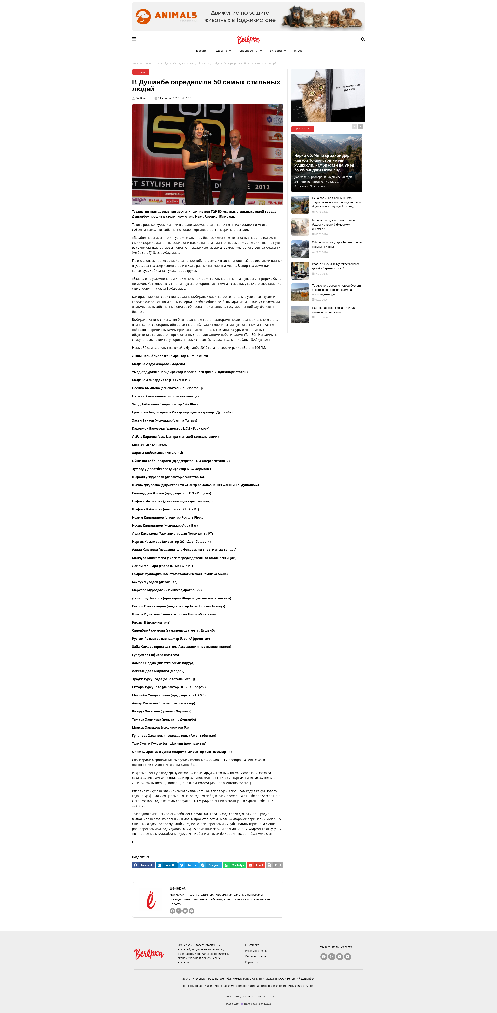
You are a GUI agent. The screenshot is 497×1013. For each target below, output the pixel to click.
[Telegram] (191, 911)
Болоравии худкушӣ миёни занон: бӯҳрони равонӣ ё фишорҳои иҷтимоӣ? (334, 224)
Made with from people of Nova (248, 1003)
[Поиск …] (363, 39)
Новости (200, 50)
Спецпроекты (248, 50)
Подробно (220, 50)
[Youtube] (185, 911)
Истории (276, 50)
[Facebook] (172, 911)
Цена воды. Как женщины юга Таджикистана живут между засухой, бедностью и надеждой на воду (336, 202)
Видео (298, 50)
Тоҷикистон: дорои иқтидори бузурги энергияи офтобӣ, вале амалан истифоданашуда (336, 290)
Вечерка (177, 888)
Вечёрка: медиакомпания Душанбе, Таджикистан (163, 63)
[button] (143, 865)
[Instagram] (179, 911)
